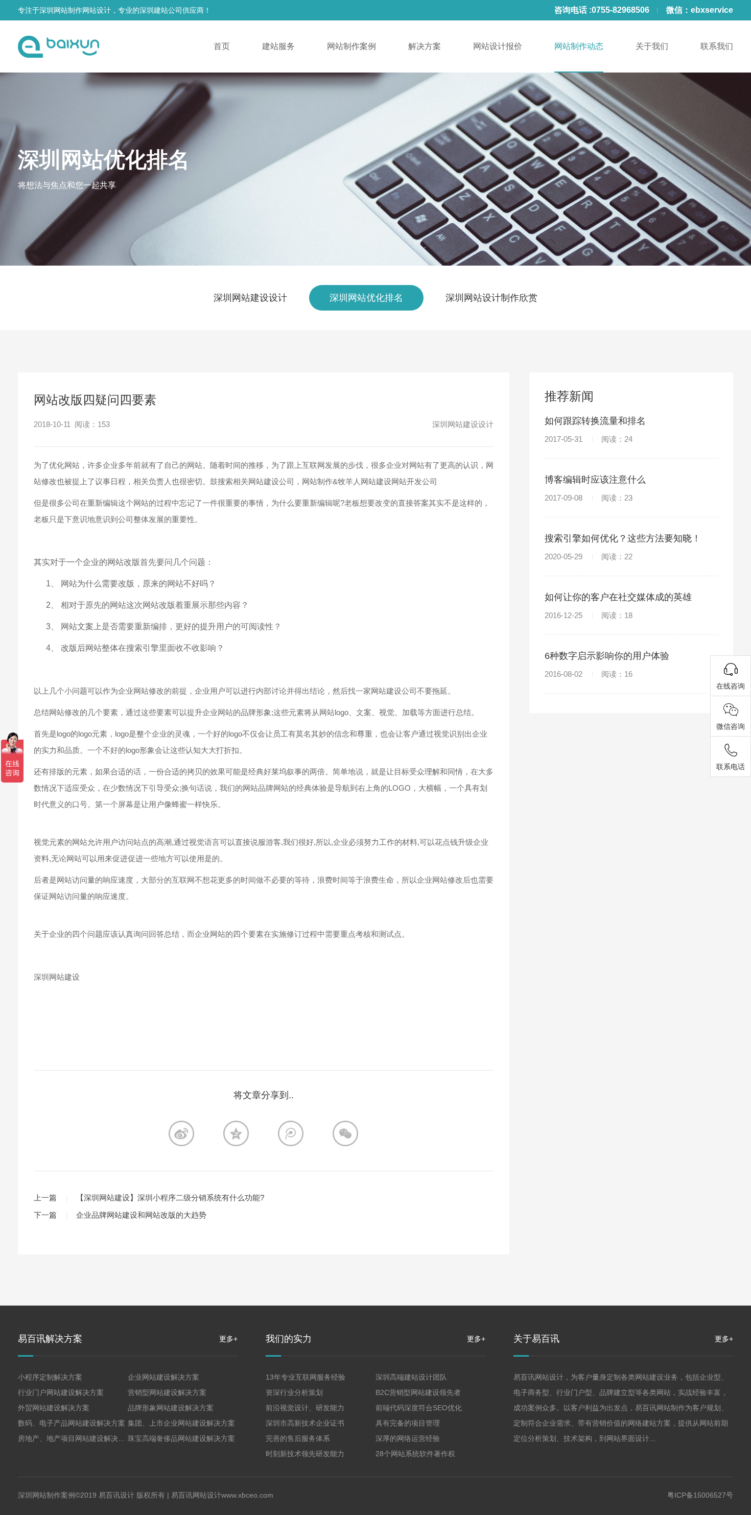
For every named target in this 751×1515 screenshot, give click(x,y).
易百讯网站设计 (196, 1495)
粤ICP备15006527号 (700, 1495)
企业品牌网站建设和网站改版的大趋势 (141, 1215)
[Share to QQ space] (290, 1133)
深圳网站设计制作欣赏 (491, 298)
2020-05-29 (588, 556)
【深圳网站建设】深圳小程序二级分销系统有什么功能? (170, 1197)
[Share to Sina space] (181, 1133)
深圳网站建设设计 (250, 298)
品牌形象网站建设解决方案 (171, 1408)
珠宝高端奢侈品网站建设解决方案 (181, 1438)
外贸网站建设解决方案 (53, 1408)
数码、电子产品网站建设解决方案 (71, 1423)
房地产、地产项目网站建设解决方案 (75, 1438)
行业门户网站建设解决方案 (61, 1392)
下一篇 (45, 1215)
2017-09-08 (588, 497)
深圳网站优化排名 (104, 160)
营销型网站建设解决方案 (167, 1392)
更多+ (228, 1339)
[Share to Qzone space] (236, 1133)
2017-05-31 (588, 439)
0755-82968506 (620, 10)
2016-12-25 (588, 615)
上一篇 (45, 1197)
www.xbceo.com (247, 1495)
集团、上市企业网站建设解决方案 (181, 1423)
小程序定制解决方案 (50, 1377)
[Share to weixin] (345, 1133)
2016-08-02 (588, 674)
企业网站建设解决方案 (163, 1377)
